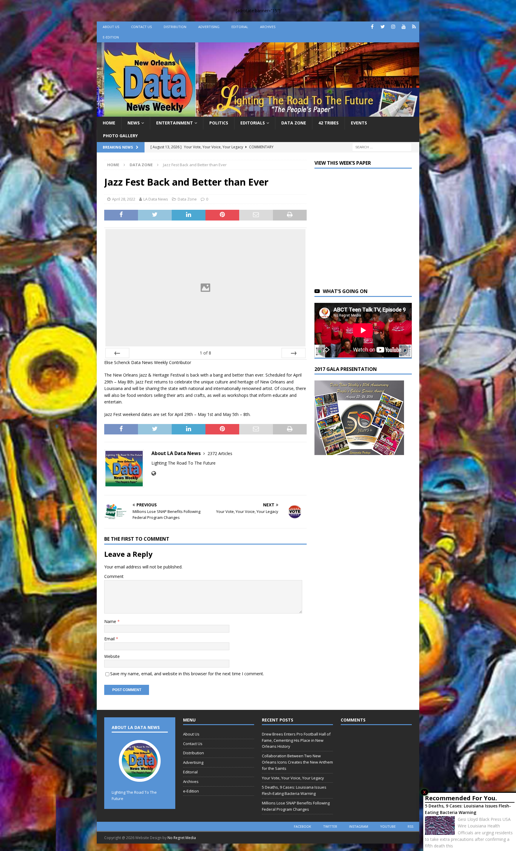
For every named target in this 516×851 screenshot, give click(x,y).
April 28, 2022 (123, 199)
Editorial (239, 26)
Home (109, 123)
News (134, 123)
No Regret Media (182, 837)
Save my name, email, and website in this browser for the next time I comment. (187, 673)
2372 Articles (220, 453)
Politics (218, 123)
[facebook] (372, 26)
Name (110, 621)
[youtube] (403, 26)
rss (410, 826)
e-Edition (111, 37)
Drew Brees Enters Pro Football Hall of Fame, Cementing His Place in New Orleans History (296, 740)
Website (112, 656)
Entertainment (174, 123)
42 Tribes (328, 123)
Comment (114, 576)
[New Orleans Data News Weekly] (258, 113)
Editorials (252, 123)
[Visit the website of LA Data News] (153, 473)
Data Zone (293, 123)
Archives (267, 26)
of (205, 353)
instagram (358, 826)
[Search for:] (382, 146)
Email (110, 639)
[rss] (414, 26)
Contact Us (141, 26)
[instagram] (393, 26)
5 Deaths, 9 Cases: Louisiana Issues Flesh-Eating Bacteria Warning (468, 809)
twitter (330, 826)
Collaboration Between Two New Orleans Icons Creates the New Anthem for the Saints (297, 762)
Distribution (175, 26)
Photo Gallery (120, 135)
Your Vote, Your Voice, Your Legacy (293, 778)
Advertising (208, 26)
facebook (302, 826)
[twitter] (382, 26)
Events (359, 123)
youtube (388, 826)
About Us (111, 26)
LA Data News (155, 199)
